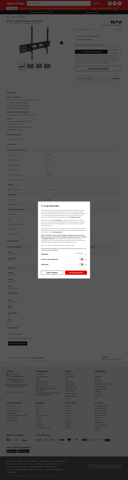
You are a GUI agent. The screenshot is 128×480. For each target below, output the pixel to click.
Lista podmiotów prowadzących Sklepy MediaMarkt (70, 248)
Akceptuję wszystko (76, 273)
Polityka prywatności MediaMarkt (49, 248)
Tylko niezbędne (52, 273)
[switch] (81, 259)
